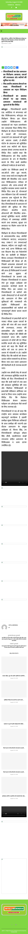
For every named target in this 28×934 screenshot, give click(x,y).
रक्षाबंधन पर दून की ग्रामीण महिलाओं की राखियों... (14, 724)
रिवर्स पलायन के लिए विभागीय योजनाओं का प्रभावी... (14, 748)
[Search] (26, 31)
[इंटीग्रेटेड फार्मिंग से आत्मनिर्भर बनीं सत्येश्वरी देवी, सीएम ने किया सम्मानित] (14, 785)
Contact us (11, 4)
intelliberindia (13, 625)
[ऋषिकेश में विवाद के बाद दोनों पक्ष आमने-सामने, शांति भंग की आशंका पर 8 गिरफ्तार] (14, 689)
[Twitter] (13, 8)
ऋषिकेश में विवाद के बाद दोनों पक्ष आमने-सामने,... (14, 700)
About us (17, 4)
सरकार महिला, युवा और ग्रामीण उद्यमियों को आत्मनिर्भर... (14, 675)
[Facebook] (11, 8)
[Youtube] (16, 8)
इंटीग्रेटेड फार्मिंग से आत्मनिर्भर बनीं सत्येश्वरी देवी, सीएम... (14, 796)
